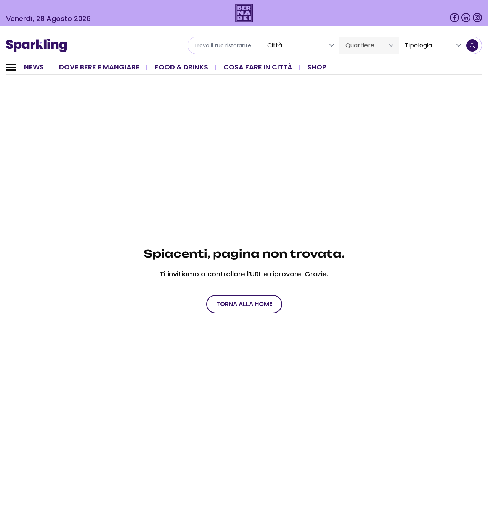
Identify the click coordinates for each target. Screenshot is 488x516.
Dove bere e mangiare (99, 67)
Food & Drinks (181, 67)
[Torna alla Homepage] (39, 45)
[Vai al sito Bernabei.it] (244, 13)
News (34, 67)
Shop (316, 67)
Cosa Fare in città (257, 67)
